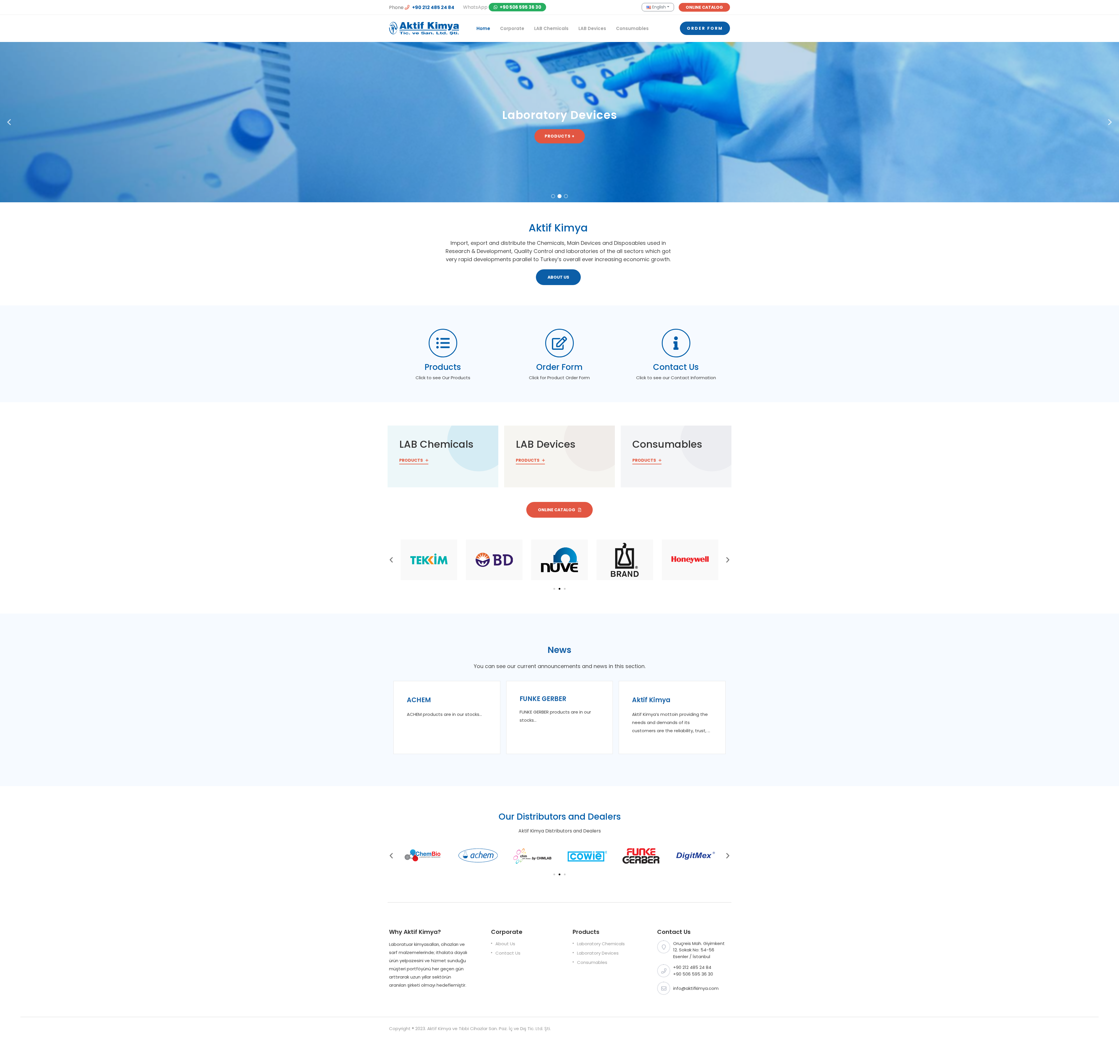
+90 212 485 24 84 (432, 7)
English (658, 7)
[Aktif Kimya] (424, 28)
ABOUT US (558, 277)
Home (483, 28)
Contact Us (676, 367)
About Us (505, 944)
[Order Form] (559, 343)
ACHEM (419, 700)
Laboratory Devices (598, 953)
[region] (559, 122)
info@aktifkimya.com (696, 988)
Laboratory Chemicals (601, 944)
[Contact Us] (676, 343)
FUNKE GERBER (543, 698)
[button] (9, 122)
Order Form (705, 28)
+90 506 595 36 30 (520, 7)
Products (443, 367)
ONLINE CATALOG (704, 7)
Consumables (632, 28)
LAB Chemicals (551, 28)
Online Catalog (557, 510)
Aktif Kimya (651, 700)
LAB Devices (592, 28)
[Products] (443, 343)
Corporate (512, 28)
